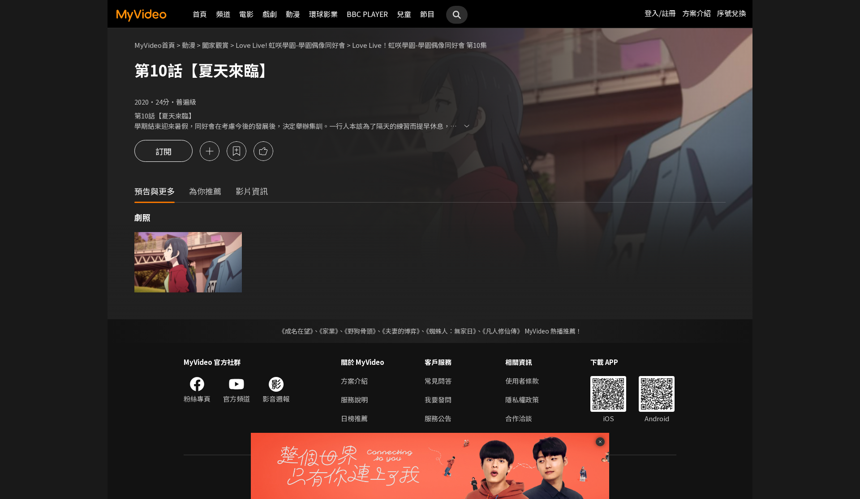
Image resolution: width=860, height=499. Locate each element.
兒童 (404, 13)
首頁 (200, 13)
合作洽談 (518, 418)
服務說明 (354, 399)
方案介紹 (696, 13)
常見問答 (438, 380)
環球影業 (323, 13)
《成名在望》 (296, 330)
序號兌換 (731, 13)
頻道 (223, 13)
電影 (246, 13)
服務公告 (438, 418)
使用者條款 (522, 380)
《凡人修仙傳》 (502, 330)
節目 (427, 13)
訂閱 (163, 151)
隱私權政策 (522, 399)
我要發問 (438, 399)
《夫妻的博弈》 (401, 330)
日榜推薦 (354, 418)
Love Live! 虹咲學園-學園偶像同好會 (290, 45)
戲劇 (269, 13)
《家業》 (328, 330)
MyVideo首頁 (154, 45)
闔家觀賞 (215, 45)
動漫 (293, 13)
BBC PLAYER (367, 13)
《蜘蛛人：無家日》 (451, 330)
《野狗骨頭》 (360, 330)
